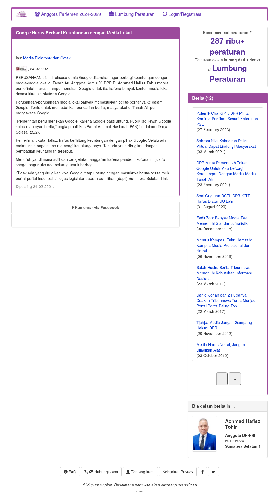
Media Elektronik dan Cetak (47, 58)
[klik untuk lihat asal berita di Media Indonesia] (22, 68)
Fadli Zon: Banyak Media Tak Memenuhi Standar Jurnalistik (222, 220)
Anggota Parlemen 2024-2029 (70, 14)
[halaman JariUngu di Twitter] (213, 471)
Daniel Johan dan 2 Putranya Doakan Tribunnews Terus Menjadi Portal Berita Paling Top (226, 300)
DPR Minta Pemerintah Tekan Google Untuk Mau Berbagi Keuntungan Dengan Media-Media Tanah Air (226, 171)
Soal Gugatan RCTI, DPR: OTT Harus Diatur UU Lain (223, 198)
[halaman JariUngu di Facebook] (202, 471)
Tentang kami (142, 471)
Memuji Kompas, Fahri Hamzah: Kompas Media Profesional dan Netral (224, 245)
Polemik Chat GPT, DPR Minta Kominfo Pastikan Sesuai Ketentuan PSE (227, 118)
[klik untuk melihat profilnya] (204, 433)
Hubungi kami (105, 471)
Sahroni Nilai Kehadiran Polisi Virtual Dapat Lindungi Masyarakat (226, 143)
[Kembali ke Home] (21, 14)
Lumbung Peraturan (134, 14)
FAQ (72, 471)
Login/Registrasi (184, 14)
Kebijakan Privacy (178, 471)
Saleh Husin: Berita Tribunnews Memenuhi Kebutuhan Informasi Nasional (224, 273)
